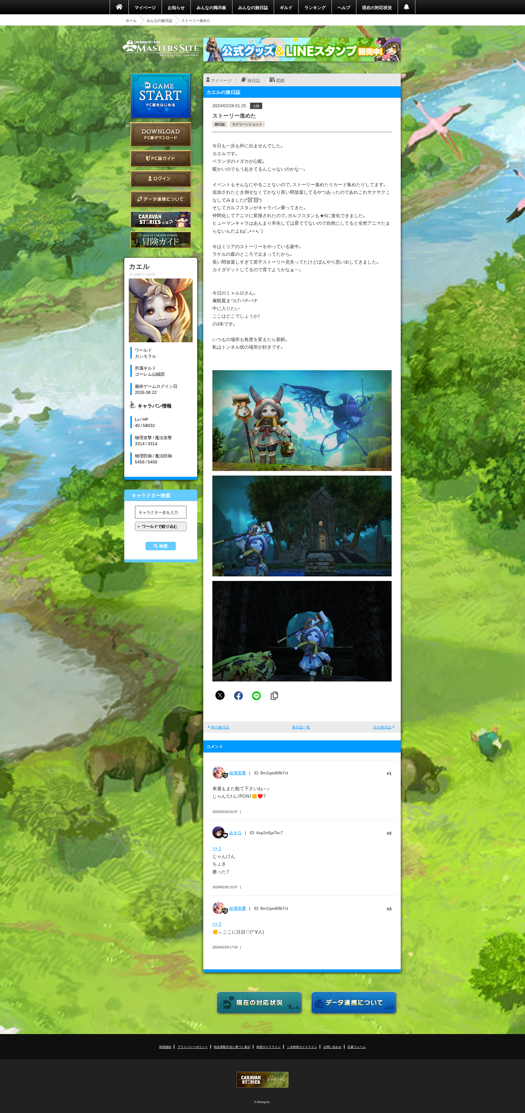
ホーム (131, 20)
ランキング (315, 7)
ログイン (160, 178)
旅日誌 (253, 80)
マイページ (145, 7)
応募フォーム (357, 1046)
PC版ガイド (160, 158)
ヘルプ (344, 7)
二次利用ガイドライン (302, 1046)
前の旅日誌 (220, 727)
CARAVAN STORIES (262, 1080)
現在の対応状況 (377, 7)
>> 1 (216, 848)
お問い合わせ (332, 1046)
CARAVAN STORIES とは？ (160, 219)
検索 (163, 546)
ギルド (286, 7)
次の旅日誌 (382, 727)
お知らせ (176, 7)
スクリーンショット (247, 124)
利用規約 (165, 1046)
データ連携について (160, 199)
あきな (235, 832)
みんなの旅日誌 (253, 7)
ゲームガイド (160, 239)
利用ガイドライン (268, 1046)
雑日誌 (220, 124)
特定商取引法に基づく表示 (232, 1046)
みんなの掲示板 (211, 7)
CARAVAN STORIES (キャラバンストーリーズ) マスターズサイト (160, 48)
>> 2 (216, 923)
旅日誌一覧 (301, 727)
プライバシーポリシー (192, 1046)
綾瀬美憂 (237, 773)
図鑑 (280, 80)
